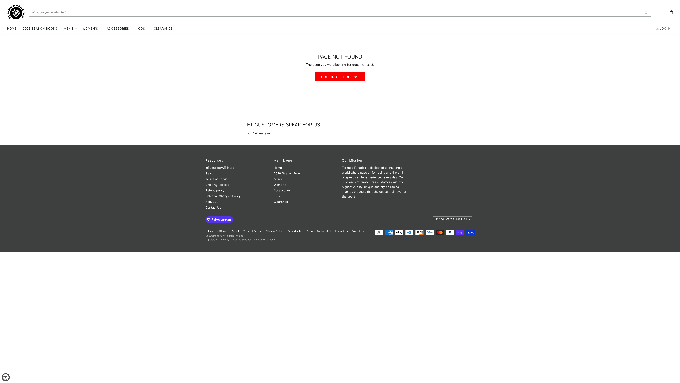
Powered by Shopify (264, 239)
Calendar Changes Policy (222, 196)
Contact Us (213, 207)
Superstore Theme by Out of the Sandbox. (228, 239)
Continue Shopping (340, 77)
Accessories (118, 28)
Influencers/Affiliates (219, 168)
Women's (91, 28)
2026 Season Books (40, 28)
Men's (69, 28)
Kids (142, 28)
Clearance (163, 28)
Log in (665, 28)
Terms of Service (217, 179)
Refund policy (214, 190)
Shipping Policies (217, 185)
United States (451, 219)
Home (12, 28)
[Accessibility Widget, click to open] (6, 377)
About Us (211, 202)
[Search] (646, 13)
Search (210, 173)
